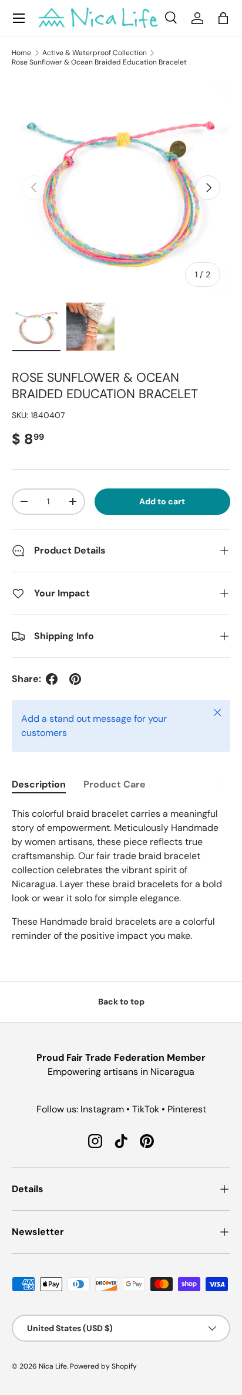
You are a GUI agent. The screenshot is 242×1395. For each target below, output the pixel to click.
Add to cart (162, 501)
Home (21, 52)
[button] (223, 18)
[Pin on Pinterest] (75, 679)
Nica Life (53, 1366)
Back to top (121, 1001)
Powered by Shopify (103, 1366)
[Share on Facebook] (51, 679)
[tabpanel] (121, 875)
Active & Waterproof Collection (94, 52)
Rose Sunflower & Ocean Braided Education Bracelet (99, 62)
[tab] (39, 784)
